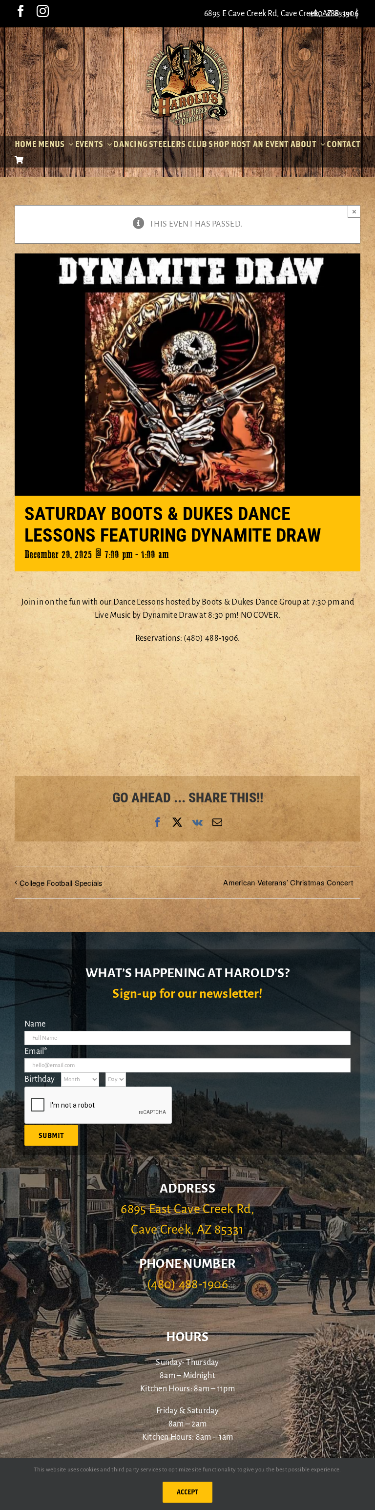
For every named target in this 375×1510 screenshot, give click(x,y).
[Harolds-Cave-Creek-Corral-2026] (187, 43)
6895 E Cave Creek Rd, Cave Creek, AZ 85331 (278, 13)
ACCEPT (187, 1492)
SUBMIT (51, 1135)
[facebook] (21, 11)
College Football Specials (61, 883)
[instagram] (43, 11)
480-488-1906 (334, 13)
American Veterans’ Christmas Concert (288, 882)
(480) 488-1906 (187, 1284)
